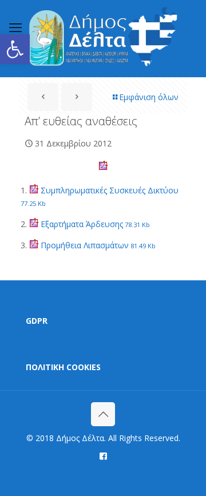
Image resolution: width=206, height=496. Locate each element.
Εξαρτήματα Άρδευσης (94, 224)
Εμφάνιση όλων (149, 97)
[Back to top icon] (103, 414)
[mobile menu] (15, 27)
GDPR (36, 320)
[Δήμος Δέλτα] (103, 38)
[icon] (103, 455)
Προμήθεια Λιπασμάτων (97, 245)
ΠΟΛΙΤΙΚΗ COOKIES (63, 367)
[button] (15, 49)
